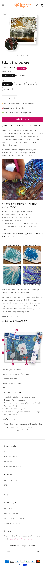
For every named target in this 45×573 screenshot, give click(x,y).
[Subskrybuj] (38, 551)
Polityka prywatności (11, 513)
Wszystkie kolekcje (10, 457)
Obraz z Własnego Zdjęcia (13, 466)
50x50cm (31, 84)
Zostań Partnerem (10, 480)
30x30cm (7, 84)
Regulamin (8, 508)
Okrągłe (22, 76)
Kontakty (7, 495)
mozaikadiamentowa (24, 568)
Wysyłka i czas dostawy (12, 523)
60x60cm (7, 89)
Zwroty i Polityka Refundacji (14, 518)
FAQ (5, 485)
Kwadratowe (8, 76)
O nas (6, 490)
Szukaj (6, 452)
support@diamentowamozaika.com (22, 539)
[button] (2, 5)
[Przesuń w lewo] (17, 55)
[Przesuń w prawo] (27, 55)
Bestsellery (8, 462)
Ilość (3, 94)
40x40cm (19, 84)
